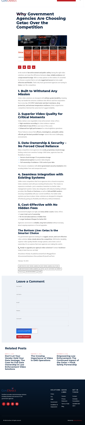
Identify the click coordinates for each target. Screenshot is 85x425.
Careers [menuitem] (64, 396)
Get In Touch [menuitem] (75, 391)
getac (42, 268)
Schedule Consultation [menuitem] (75, 400)
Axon (39, 271)
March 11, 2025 (9, 353)
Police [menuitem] (52, 394)
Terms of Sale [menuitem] (65, 403)
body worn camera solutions (49, 266)
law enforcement (30, 271)
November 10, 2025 (62, 353)
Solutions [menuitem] (55, 390)
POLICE (21, 271)
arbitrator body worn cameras (28, 268)
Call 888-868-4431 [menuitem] (76, 405)
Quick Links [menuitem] (64, 391)
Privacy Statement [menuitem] (64, 400)
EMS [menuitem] (52, 399)
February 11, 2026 (36, 353)
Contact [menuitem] (74, 396)
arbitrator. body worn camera (28, 266)
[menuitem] (21, 14)
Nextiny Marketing (77, 420)
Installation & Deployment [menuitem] (54, 406)
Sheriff (59, 268)
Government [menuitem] (54, 402)
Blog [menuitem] (63, 406)
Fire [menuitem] (52, 396)
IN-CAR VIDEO (50, 268)
